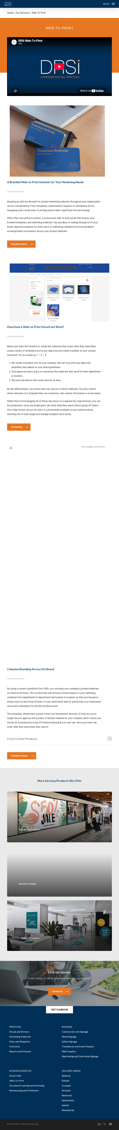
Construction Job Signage (75, 1031)
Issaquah (66, 1085)
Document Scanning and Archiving (26, 1085)
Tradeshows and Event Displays (78, 1046)
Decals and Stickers (19, 1031)
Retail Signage (69, 1036)
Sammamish (68, 1100)
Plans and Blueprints (19, 1041)
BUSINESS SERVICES (20, 1070)
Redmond (67, 1095)
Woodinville (68, 1110)
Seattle (65, 1105)
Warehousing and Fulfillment (24, 1090)
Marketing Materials (20, 1036)
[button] (109, 3)
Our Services (22, 12)
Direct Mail (15, 1075)
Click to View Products (22, 738)
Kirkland (66, 1090)
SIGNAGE (67, 1026)
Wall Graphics (69, 1051)
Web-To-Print (16, 1080)
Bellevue (66, 1075)
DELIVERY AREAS (71, 1070)
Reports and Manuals (20, 1051)
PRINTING (15, 1026)
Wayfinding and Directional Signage (80, 1056)
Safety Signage (69, 1041)
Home (10, 12)
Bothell (65, 1080)
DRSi (9, 218)
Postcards (14, 1046)
